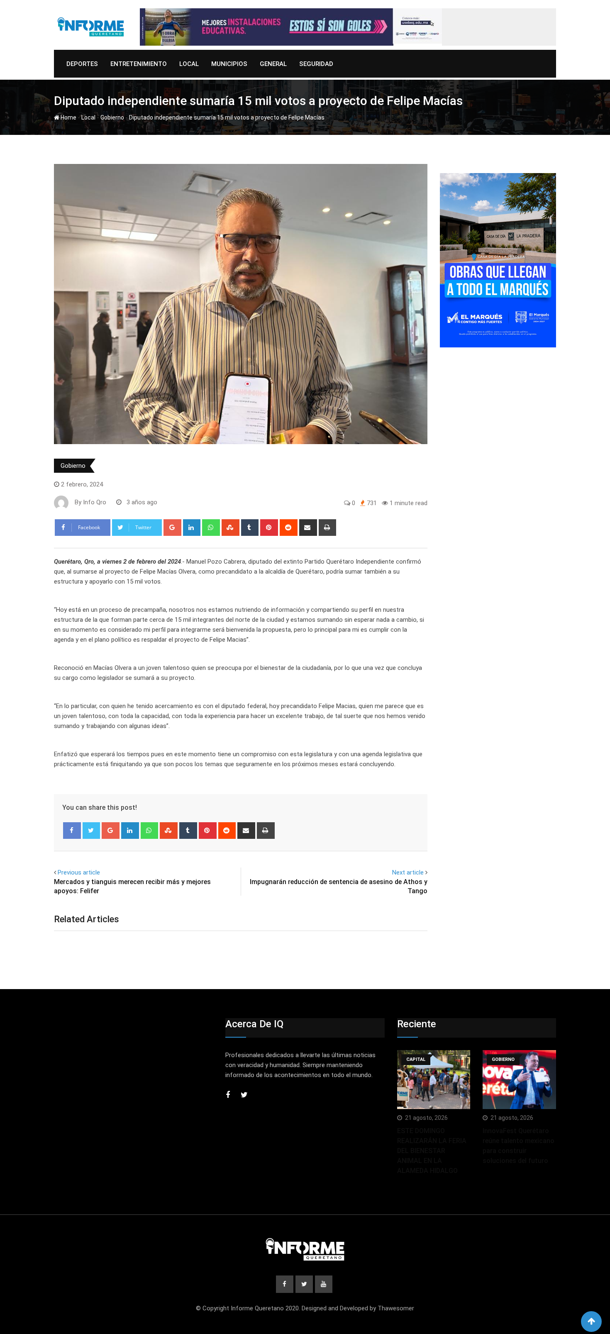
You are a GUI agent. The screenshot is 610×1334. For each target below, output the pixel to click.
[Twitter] (91, 830)
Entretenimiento (138, 64)
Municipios (229, 64)
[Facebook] (72, 830)
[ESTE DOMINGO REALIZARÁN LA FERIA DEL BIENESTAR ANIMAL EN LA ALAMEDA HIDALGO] (434, 1079)
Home (67, 117)
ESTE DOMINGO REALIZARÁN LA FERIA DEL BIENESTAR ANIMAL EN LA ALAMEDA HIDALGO (431, 1151)
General (273, 64)
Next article (408, 872)
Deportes (82, 64)
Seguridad (316, 64)
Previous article (79, 872)
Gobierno (112, 117)
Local (189, 64)
